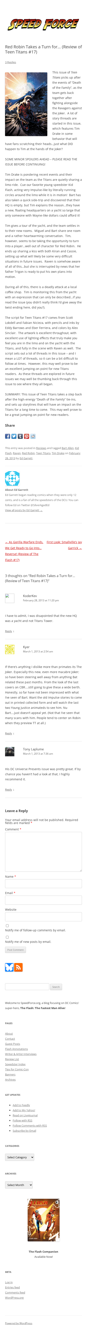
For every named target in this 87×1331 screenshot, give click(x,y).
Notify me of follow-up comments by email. (35, 930)
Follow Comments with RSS (30, 1125)
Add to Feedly (21, 1105)
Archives (10, 1079)
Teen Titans (43, 453)
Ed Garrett (26, 458)
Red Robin (28, 453)
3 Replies (10, 62)
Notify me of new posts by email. (28, 942)
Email (10, 893)
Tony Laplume (33, 749)
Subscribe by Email (24, 1131)
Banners (10, 1074)
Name (10, 876)
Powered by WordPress (18, 1323)
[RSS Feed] (18, 970)
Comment (13, 829)
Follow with (22, 1120)
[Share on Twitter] (13, 436)
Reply (8, 631)
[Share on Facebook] (7, 436)
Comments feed (15, 1292)
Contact (10, 1039)
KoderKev (30, 596)
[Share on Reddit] (32, 436)
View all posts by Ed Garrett (24, 510)
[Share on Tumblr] (20, 436)
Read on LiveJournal (25, 1115)
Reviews (41, 448)
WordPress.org (14, 1297)
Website (10, 909)
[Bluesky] (9, 970)
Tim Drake (58, 453)
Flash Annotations (16, 1049)
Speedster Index (15, 1064)
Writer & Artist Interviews (21, 1054)
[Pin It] (26, 436)
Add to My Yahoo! (24, 1110)
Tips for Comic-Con (17, 1069)
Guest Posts (12, 1044)
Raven (17, 453)
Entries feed (12, 1287)
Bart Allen (68, 448)
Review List (12, 1059)
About (9, 1033)
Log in (9, 1282)
